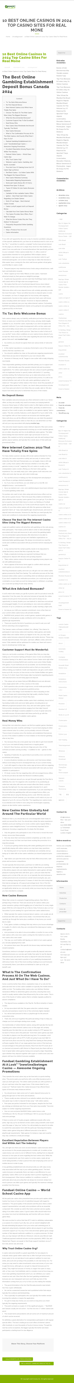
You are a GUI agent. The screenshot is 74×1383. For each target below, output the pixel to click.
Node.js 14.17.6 (64, 715)
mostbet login (23, 339)
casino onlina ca (63, 302)
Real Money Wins (12, 123)
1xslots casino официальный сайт (63, 627)
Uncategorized (17, 36)
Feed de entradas (65, 405)
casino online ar (63, 306)
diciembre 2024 (64, 195)
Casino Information (12, 232)
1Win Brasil (62, 240)
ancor (61, 643)
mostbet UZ (63, 709)
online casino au (63, 369)
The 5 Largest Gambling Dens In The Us (35, 1363)
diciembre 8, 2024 (18, 67)
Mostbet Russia (63, 361)
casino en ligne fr (64, 298)
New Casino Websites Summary (17, 178)
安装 (67, 794)
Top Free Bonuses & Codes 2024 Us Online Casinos (63, 81)
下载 (60, 794)
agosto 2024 (63, 206)
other (60, 373)
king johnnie (62, 350)
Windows (62, 751)
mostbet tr (62, 365)
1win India (61, 248)
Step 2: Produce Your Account (16, 230)
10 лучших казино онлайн (64, 636)
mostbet (62, 704)
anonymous (62, 275)
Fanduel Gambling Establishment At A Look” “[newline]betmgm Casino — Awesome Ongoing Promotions (17, 143)
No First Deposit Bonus (14, 105)
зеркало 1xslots (61, 779)
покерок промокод (62, 788)
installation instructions (63, 680)
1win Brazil (62, 244)
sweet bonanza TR (64, 381)
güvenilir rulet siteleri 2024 (64, 666)
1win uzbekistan (63, 263)
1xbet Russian (63, 271)
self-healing (63, 740)
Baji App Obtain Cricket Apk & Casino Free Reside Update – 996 (64, 285)
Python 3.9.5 (63, 734)
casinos (61, 314)
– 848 (60, 219)
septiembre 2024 (64, 203)
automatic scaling (62, 650)
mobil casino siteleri (63, 697)
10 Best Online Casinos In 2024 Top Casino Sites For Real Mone (24, 57)
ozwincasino (63, 720)
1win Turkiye (62, 259)
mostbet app (35, 423)
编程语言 (61, 800)
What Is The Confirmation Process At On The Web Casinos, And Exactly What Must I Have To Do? (19, 136)
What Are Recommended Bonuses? (18, 118)
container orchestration (63, 658)
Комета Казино (63, 389)
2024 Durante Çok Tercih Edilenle (19, 1359)
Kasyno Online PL (64, 346)
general (61, 342)
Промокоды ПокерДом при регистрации (63, 768)
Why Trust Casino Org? (13, 159)
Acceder (62, 403)
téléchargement (64, 745)
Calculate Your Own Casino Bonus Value (19, 211)
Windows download (62, 758)
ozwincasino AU (63, 727)
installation (62, 673)
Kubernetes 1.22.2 (63, 688)
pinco (60, 377)
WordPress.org (64, 413)
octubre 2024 (63, 200)
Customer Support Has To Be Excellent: (20, 120)
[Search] (69, 52)
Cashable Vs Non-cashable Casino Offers (20, 193)
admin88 (7, 67)
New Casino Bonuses (13, 131)
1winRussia (62, 267)
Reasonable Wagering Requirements (18, 180)
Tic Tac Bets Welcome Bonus (16, 102)
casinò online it (63, 310)
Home (8, 36)
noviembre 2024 (64, 198)
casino (60, 294)
